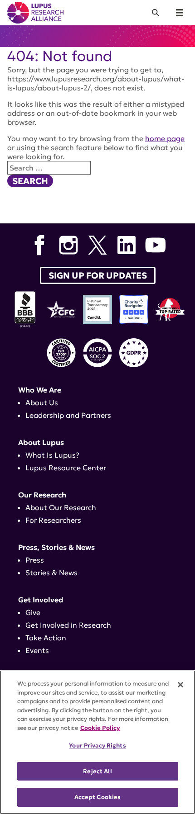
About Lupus (41, 442)
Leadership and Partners (68, 415)
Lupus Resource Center (65, 467)
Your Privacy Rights (97, 745)
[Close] (180, 685)
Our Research (42, 494)
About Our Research (60, 507)
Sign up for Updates (98, 275)
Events (37, 650)
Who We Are (39, 389)
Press (34, 559)
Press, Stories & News (56, 547)
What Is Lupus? (52, 454)
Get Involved (40, 599)
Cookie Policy (100, 728)
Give (32, 612)
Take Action (45, 637)
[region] (97, 742)
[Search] (155, 13)
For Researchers (53, 520)
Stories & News (51, 572)
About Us (41, 402)
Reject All (97, 771)
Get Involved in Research (68, 624)
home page (165, 138)
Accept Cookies (97, 797)
